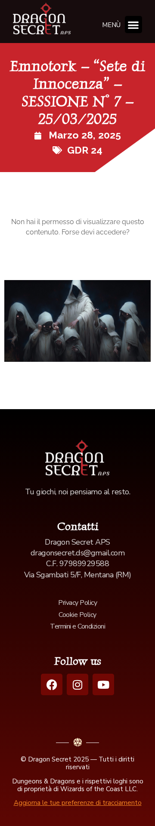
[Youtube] (103, 684)
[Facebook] (51, 684)
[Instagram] (77, 684)
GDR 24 (84, 150)
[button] (134, 25)
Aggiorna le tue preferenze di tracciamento (78, 802)
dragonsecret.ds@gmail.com (78, 553)
